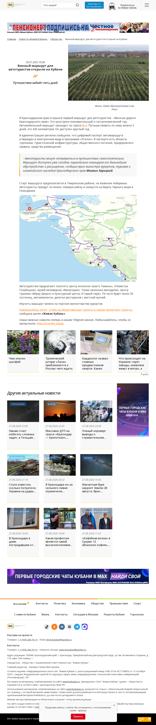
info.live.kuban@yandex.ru (59, 639)
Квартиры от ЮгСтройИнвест (94, 5)
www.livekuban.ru (71, 681)
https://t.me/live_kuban (50, 323)
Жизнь (52, 404)
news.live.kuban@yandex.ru (72, 649)
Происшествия (20, 511)
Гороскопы (18, 404)
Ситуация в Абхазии (96, 511)
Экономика (78, 603)
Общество (56, 39)
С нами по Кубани (25, 614)
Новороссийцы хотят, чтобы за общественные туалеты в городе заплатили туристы (75, 310)
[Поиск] (77, 5)
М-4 (84, 125)
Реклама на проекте (19, 635)
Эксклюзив (20, 604)
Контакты (42, 603)
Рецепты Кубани (114, 614)
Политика (17, 457)
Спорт (137, 603)
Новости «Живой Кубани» (33, 39)
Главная (11, 39)
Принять (78, 716)
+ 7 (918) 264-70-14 (27, 639)
